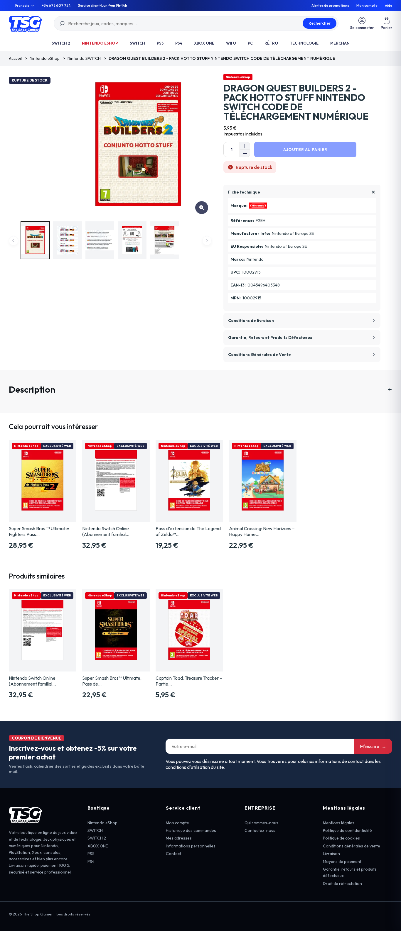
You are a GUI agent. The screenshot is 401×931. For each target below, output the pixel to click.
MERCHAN (340, 43)
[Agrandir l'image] (201, 207)
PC (250, 43)
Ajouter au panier (305, 149)
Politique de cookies (341, 838)
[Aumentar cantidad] (245, 146)
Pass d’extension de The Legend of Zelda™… (188, 531)
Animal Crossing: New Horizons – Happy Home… (262, 531)
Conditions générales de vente (351, 846)
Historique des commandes (191, 830)
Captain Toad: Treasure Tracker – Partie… (189, 681)
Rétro (271, 43)
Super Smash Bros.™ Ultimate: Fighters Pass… (39, 531)
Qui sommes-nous (261, 822)
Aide (388, 5)
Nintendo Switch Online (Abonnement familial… (105, 531)
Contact (173, 853)
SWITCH (137, 43)
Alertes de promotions (330, 5)
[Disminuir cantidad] (245, 153)
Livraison (331, 853)
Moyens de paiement (342, 861)
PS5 (160, 43)
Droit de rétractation (342, 883)
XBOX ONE (204, 43)
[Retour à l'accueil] (25, 23)
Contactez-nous (260, 830)
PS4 (178, 43)
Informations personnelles (190, 846)
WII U (231, 43)
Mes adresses (179, 838)
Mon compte (367, 5)
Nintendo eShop (100, 43)
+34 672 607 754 (56, 5)
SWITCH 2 (61, 43)
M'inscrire (373, 746)
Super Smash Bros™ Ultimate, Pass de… (111, 681)
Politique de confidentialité (347, 830)
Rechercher (320, 23)
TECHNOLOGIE (304, 43)
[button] (386, 23)
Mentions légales (338, 822)
